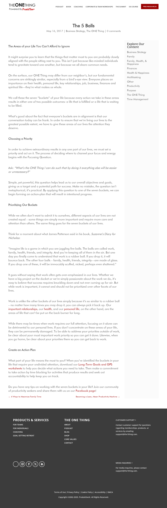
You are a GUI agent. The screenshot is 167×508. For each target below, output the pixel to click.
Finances (132, 68)
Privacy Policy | (74, 492)
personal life (71, 309)
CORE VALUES (70, 439)
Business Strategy (75, 31)
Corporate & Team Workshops (99, 6)
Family (131, 56)
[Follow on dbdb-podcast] (16, 464)
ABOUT (67, 424)
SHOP (66, 435)
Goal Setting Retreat (23, 435)
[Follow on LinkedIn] (42, 464)
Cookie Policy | (88, 492)
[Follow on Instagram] (22, 464)
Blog (66, 432)
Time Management (137, 99)
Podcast (59, 6)
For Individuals (20, 428)
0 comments (114, 31)
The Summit (121, 6)
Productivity (133, 86)
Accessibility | (101, 492)
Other (130, 81)
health (48, 309)
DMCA (110, 492)
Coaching (78, 6)
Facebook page (85, 391)
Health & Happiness (138, 73)
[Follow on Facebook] (29, 464)
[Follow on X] (35, 464)
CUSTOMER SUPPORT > (126, 420)
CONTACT (68, 443)
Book (68, 6)
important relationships (22, 309)
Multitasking (134, 77)
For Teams (18, 424)
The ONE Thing (95, 31)
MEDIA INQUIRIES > (124, 463)
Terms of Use (60, 492)
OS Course (133, 6)
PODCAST (68, 428)
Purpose (131, 90)
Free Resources (150, 6)
